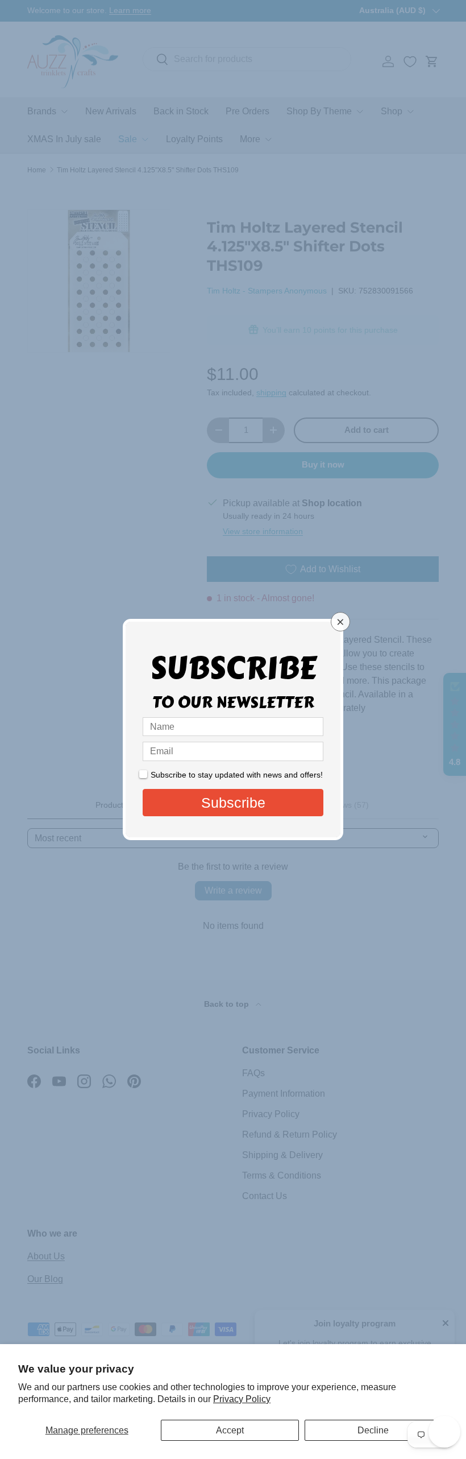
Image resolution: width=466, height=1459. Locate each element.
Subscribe (233, 803)
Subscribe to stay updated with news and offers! (237, 774)
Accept (230, 1430)
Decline (373, 1430)
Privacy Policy (242, 1399)
